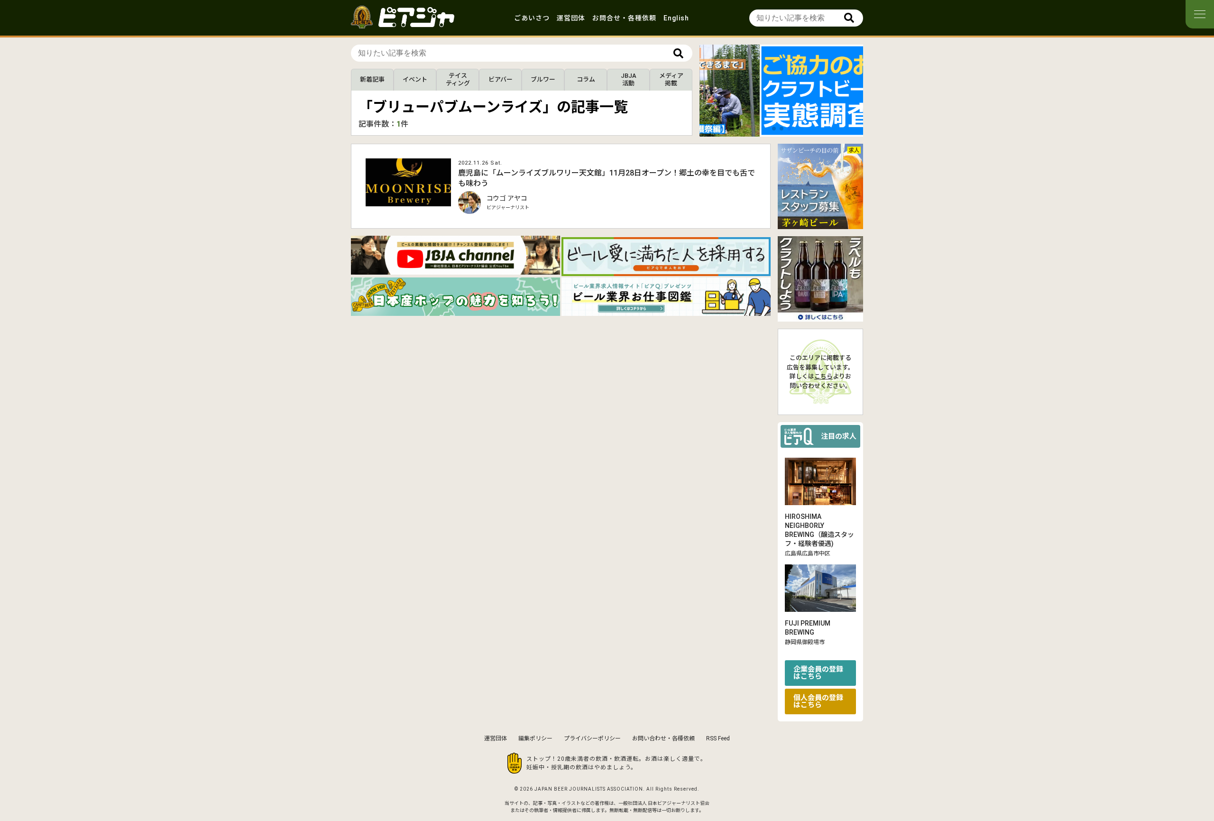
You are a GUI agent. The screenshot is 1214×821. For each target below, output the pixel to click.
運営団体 (571, 18)
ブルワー (543, 79)
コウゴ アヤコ (507, 198)
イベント (415, 79)
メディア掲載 (671, 79)
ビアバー (500, 79)
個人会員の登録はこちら (818, 701)
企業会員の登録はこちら (818, 673)
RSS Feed (718, 738)
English (676, 18)
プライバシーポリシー (592, 738)
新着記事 (372, 79)
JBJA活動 (628, 79)
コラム (586, 79)
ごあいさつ (532, 18)
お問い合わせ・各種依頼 (663, 738)
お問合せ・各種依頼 (624, 18)
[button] (774, 128)
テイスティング (458, 79)
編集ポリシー (535, 738)
